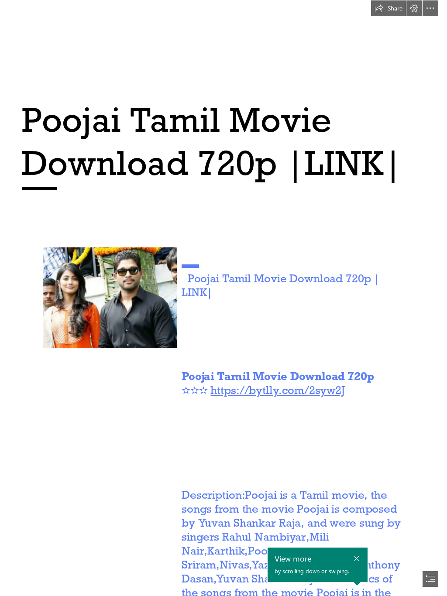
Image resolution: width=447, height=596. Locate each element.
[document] (223, 298)
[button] (388, 8)
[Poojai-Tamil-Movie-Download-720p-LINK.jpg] (109, 297)
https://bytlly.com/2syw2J (277, 390)
